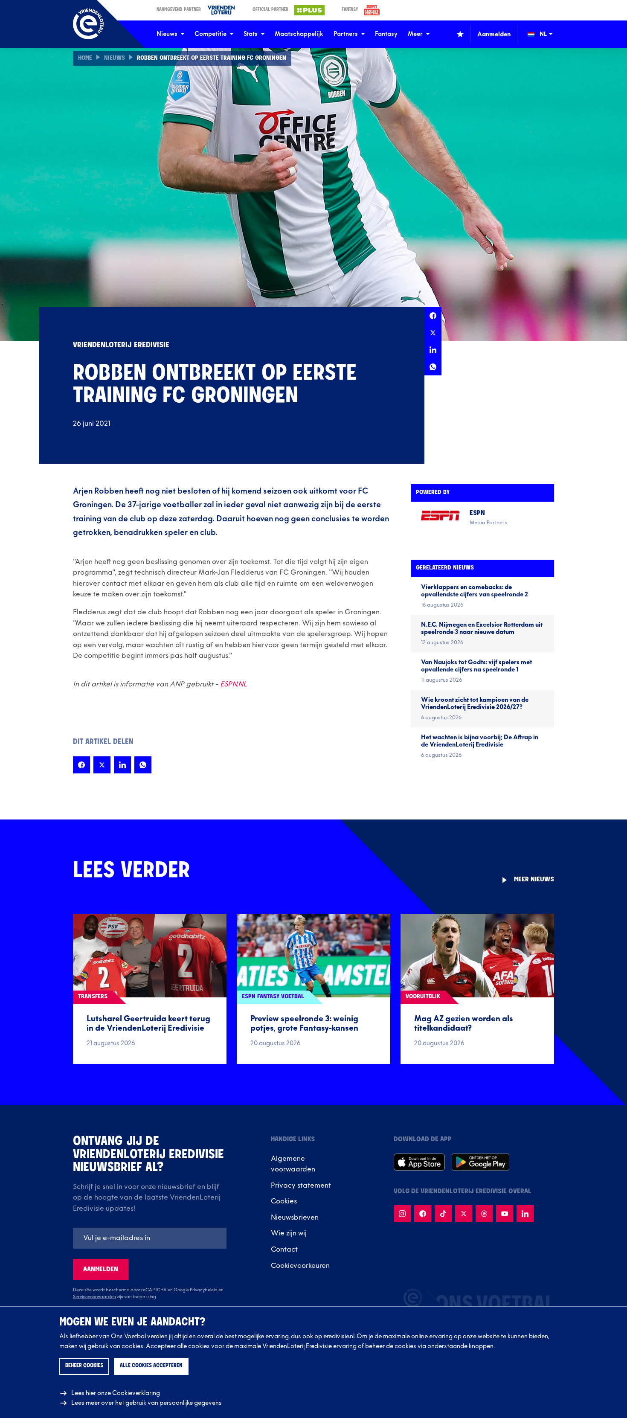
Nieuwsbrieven (295, 1217)
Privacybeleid (204, 1290)
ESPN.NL (233, 684)
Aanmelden (100, 1269)
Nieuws (167, 34)
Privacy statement (301, 1185)
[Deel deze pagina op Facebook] (432, 315)
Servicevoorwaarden (94, 1297)
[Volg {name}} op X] (463, 1213)
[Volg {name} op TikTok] (443, 1213)
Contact (284, 1249)
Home (85, 58)
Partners (346, 34)
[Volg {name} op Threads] (484, 1213)
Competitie (210, 34)
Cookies (284, 1201)
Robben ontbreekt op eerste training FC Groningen (211, 58)
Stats (251, 34)
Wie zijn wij (289, 1233)
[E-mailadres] (149, 1238)
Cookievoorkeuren (300, 1265)
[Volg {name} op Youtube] (504, 1213)
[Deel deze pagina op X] (432, 332)
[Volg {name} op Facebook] (422, 1213)
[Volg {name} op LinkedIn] (525, 1213)
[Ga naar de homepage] (88, 24)
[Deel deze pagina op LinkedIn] (432, 349)
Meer (415, 34)
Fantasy (386, 34)
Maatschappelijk (299, 34)
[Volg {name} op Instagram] (402, 1213)
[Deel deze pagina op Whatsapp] (432, 366)
